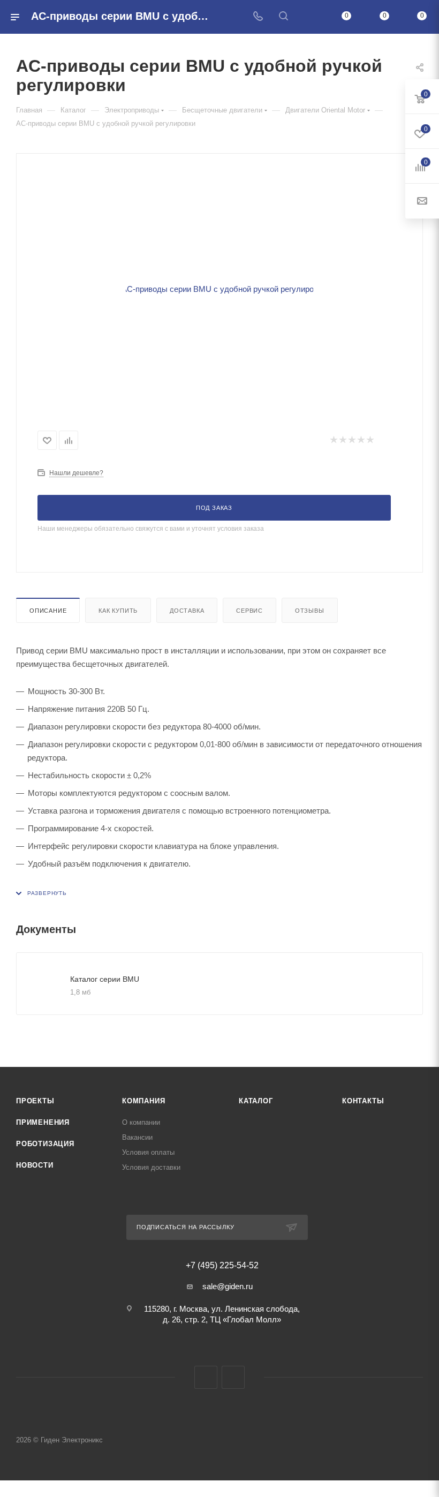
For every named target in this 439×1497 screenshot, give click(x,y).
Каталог (256, 1101)
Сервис (249, 610)
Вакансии (137, 1137)
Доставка (187, 610)
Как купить (118, 610)
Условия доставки (151, 1167)
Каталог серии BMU (104, 979)
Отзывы (309, 610)
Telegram (205, 1377)
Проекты (35, 1101)
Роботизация (45, 1144)
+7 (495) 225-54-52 (222, 1265)
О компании (141, 1122)
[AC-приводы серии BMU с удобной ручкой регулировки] (219, 288)
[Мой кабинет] (309, 16)
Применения (43, 1122)
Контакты (363, 1101)
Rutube (233, 1377)
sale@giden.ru (227, 1286)
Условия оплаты (148, 1152)
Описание (47, 610)
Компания (143, 1101)
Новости (35, 1165)
